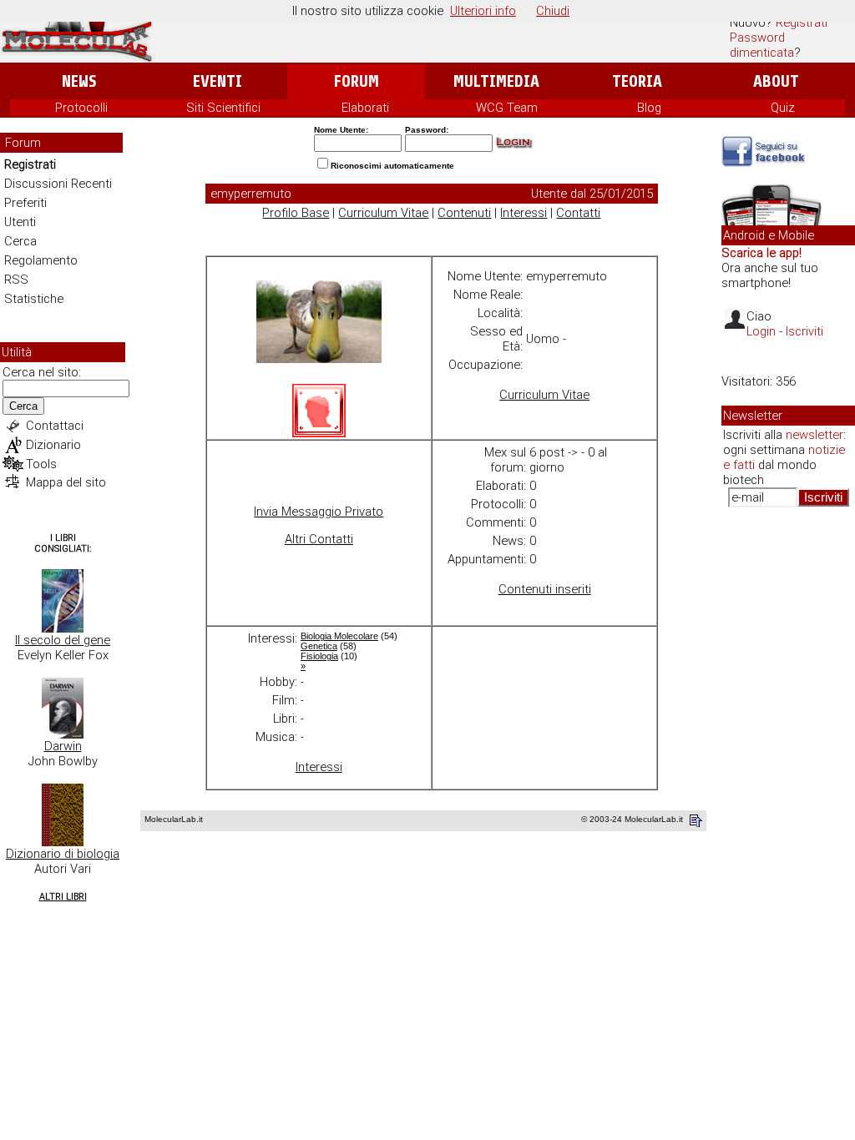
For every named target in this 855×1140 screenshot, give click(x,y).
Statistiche (33, 298)
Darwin (63, 746)
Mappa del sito (66, 482)
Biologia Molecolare (339, 636)
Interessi (523, 212)
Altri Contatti (319, 539)
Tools (41, 464)
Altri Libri (63, 896)
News (79, 81)
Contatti (578, 212)
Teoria (637, 81)
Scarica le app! (761, 252)
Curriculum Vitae (383, 212)
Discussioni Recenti (58, 183)
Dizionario (53, 444)
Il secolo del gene (62, 640)
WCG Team (507, 107)
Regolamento (41, 260)
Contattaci (54, 425)
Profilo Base (295, 212)
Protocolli (81, 107)
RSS (16, 279)
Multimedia (496, 81)
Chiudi (552, 10)
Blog (649, 107)
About (776, 81)
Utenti (20, 222)
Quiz (783, 107)
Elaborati (365, 107)
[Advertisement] (788, 776)
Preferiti (25, 202)
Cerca (20, 241)
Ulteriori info (483, 10)
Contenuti (464, 212)
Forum (356, 81)
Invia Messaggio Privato (318, 511)
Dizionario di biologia (62, 853)
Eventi (217, 81)
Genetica (319, 646)
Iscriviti (804, 331)
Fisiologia (319, 656)
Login (761, 331)
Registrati (801, 22)
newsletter (814, 434)
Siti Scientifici (223, 107)
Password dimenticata (762, 45)
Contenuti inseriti (544, 589)
